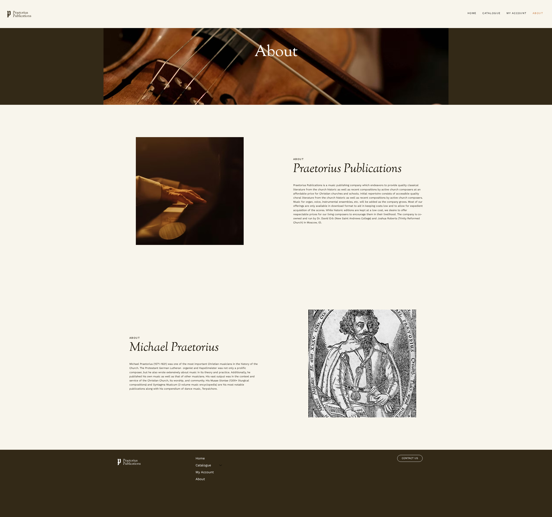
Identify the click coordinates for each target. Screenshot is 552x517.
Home (200, 458)
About (200, 479)
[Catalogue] (220, 465)
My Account (205, 472)
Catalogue (203, 465)
